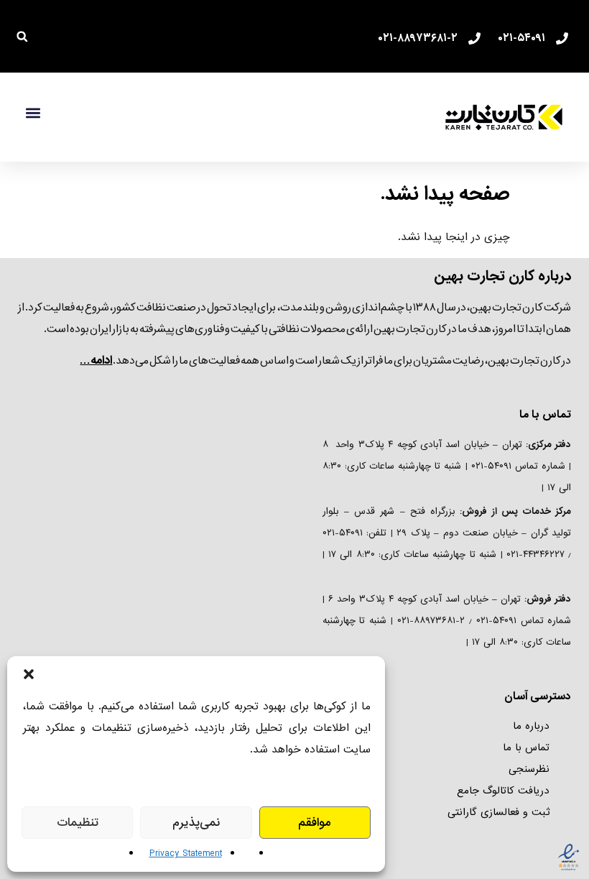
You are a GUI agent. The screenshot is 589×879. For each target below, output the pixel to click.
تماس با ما (526, 747)
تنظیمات (77, 823)
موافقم (314, 823)
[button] (29, 674)
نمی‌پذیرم (196, 823)
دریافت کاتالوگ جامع (503, 791)
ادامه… (96, 360)
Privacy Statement (185, 853)
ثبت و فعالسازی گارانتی (498, 812)
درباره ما (531, 726)
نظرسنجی (529, 769)
